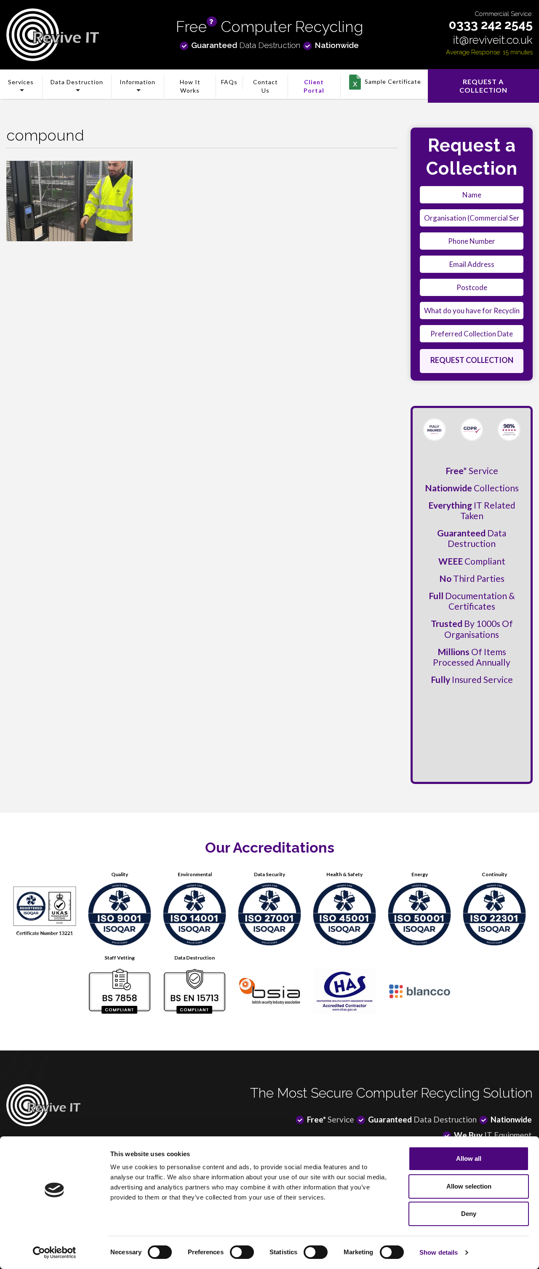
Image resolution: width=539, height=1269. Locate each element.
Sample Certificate (393, 81)
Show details (438, 1252)
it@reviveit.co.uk (493, 39)
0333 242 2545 (491, 24)
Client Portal (314, 86)
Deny (468, 1213)
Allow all (468, 1158)
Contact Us (265, 86)
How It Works (190, 86)
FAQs (229, 81)
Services (21, 81)
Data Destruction (77, 81)
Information (137, 81)
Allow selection (468, 1186)
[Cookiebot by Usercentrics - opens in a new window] (54, 1252)
